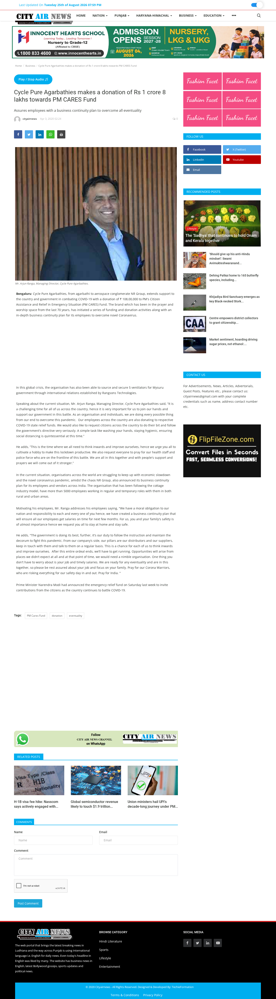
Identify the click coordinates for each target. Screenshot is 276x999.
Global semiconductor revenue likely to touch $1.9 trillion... (94, 804)
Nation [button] (99, 15)
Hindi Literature (110, 941)
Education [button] (213, 15)
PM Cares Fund (36, 615)
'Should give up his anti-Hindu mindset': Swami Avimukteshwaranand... (229, 258)
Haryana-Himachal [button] (153, 15)
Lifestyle (105, 958)
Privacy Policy (152, 995)
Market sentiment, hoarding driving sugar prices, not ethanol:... (233, 342)
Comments (24, 822)
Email (103, 832)
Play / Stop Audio (32, 79)
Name (18, 832)
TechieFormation (183, 987)
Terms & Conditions (125, 995)
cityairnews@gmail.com (200, 396)
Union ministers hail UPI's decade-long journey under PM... (153, 804)
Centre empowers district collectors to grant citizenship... (233, 320)
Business (30, 65)
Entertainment (109, 966)
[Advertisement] (96, 354)
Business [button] (186, 15)
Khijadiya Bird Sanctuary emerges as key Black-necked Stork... (234, 299)
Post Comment (28, 903)
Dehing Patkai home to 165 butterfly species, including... (234, 278)
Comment (21, 850)
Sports (103, 950)
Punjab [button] (120, 15)
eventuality (75, 615)
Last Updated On (60, 5)
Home (81, 15)
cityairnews (30, 119)
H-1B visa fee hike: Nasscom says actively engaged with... (36, 804)
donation (57, 615)
